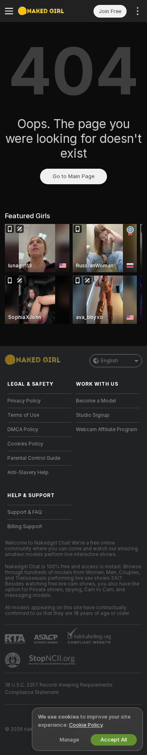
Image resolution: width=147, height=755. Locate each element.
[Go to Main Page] (46, 11)
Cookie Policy (85, 725)
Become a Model (96, 401)
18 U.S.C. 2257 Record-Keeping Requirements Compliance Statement (59, 688)
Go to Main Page (73, 176)
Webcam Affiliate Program (106, 429)
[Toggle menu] (9, 11)
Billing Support (24, 526)
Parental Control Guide (33, 458)
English (109, 361)
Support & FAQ (24, 512)
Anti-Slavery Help (28, 472)
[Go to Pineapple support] (13, 660)
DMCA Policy (22, 429)
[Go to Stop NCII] (53, 660)
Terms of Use (23, 415)
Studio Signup (92, 415)
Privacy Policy (24, 401)
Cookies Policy (25, 444)
